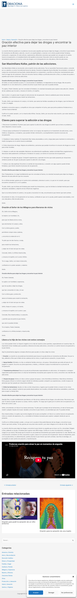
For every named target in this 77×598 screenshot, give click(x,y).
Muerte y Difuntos (7, 572)
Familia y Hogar (6, 564)
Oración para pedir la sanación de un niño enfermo (18, 523)
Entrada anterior (10, 485)
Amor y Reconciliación (8, 555)
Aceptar (36, 592)
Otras (3, 578)
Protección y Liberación (9, 581)
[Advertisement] (38, 23)
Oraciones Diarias (7, 575)
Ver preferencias (67, 592)
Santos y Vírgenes (7, 587)
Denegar (51, 592)
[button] (73, 577)
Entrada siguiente (66, 485)
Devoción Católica (7, 558)
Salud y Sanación (7, 584)
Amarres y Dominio (7, 552)
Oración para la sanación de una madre (55, 531)
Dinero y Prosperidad (8, 561)
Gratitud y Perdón (7, 567)
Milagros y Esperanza (8, 569)
